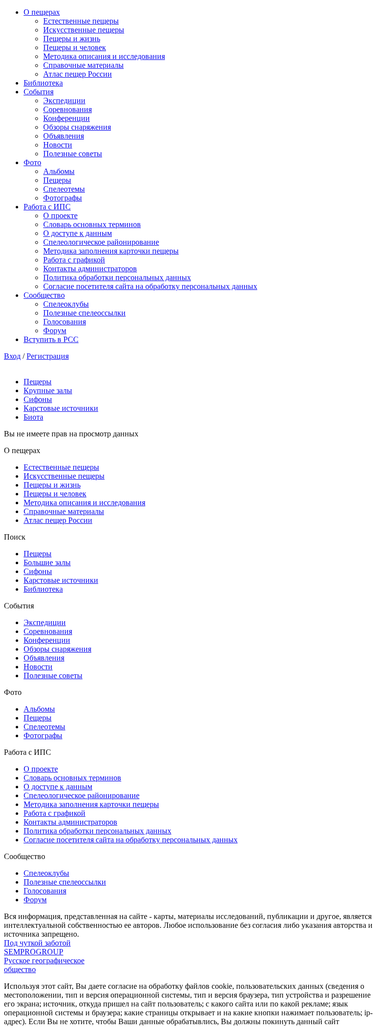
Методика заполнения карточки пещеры (111, 251)
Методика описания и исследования (104, 56)
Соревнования (67, 109)
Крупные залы (48, 390)
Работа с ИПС (47, 206)
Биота (33, 417)
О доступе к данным (77, 233)
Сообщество (44, 295)
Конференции (66, 118)
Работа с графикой (74, 260)
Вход (12, 356)
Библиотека (43, 83)
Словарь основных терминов (92, 224)
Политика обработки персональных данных (117, 277)
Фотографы (62, 198)
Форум (54, 330)
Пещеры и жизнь (71, 38)
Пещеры (57, 180)
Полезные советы (72, 153)
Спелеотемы (64, 189)
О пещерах (42, 12)
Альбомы (59, 171)
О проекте (60, 215)
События (39, 91)
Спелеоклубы (66, 304)
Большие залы (47, 562)
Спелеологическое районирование (101, 242)
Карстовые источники (61, 408)
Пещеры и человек (74, 47)
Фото (32, 162)
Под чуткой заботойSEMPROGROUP (37, 947)
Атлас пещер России (77, 74)
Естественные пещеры (81, 21)
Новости (57, 145)
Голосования (64, 321)
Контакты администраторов (90, 268)
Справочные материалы (83, 65)
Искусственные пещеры (83, 30)
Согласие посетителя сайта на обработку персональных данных (150, 286)
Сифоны (38, 399)
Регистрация (48, 356)
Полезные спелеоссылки (84, 313)
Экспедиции (64, 100)
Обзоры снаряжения (77, 127)
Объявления (63, 136)
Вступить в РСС (51, 339)
